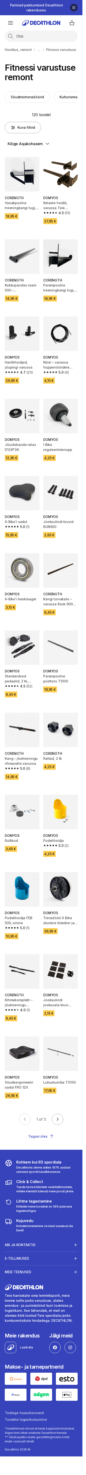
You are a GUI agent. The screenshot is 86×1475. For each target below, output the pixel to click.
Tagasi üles (37, 1136)
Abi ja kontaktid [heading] (20, 1245)
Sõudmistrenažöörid (27, 97)
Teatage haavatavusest (24, 1413)
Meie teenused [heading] (18, 1272)
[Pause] (74, 7)
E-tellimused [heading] (17, 1258)
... (39, 50)
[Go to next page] (57, 1119)
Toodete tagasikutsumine (26, 1419)
